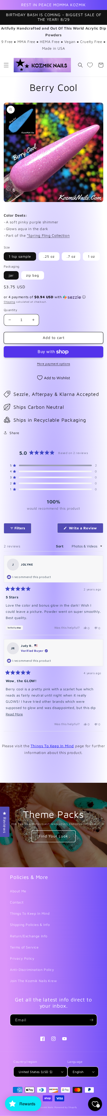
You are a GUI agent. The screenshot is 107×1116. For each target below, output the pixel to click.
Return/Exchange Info (29, 936)
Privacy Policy (22, 958)
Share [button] (14, 433)
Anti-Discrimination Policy (32, 969)
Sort (60, 546)
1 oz (91, 256)
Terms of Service (24, 947)
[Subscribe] (91, 1020)
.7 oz (71, 256)
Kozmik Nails (46, 1107)
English (78, 1072)
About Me (18, 891)
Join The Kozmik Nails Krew (33, 981)
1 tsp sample (20, 256)
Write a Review (85, 529)
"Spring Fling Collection (48, 235)
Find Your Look (53, 836)
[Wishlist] (89, 65)
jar (11, 275)
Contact (16, 902)
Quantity (10, 310)
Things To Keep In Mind (52, 746)
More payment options (53, 364)
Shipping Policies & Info (30, 924)
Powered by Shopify (65, 1107)
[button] (6, 65)
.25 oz (49, 256)
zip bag (32, 275)
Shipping (9, 301)
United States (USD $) (35, 1072)
